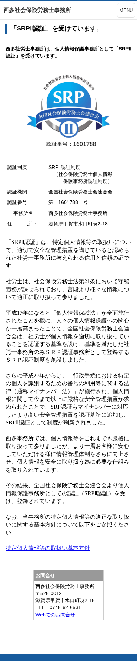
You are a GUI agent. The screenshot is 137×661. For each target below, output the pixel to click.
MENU (126, 10)
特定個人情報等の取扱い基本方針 (48, 548)
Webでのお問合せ (55, 615)
